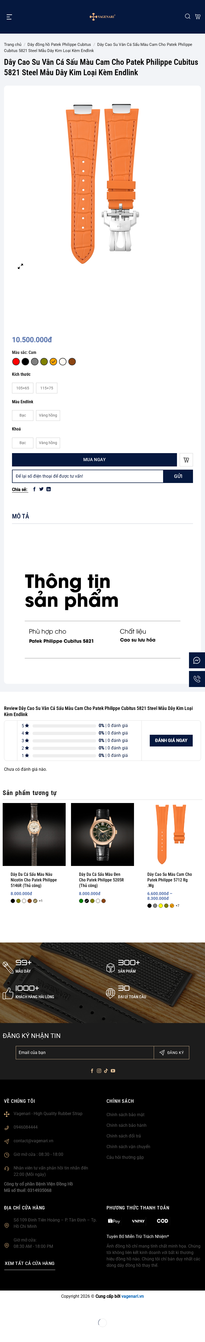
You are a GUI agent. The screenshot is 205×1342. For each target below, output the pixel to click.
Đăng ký (175, 1053)
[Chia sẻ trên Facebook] (34, 489)
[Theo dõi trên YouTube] (113, 1071)
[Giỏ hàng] (198, 17)
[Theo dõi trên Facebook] (92, 1071)
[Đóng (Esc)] (53, 1309)
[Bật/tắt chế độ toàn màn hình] (21, 1309)
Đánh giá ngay (171, 740)
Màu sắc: (24, 352)
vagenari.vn (132, 1296)
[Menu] (9, 17)
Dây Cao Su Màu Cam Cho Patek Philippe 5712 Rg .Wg (169, 880)
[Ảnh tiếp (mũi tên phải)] (21, 1332)
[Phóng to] (20, 266)
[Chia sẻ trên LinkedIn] (48, 489)
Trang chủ (12, 44)
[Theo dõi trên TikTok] (106, 1071)
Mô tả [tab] (20, 516)
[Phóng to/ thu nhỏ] (5, 1309)
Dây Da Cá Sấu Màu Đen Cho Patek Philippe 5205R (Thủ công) (101, 880)
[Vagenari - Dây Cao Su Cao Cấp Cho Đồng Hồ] (102, 16)
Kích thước (21, 374)
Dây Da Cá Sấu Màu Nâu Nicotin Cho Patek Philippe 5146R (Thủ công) (34, 880)
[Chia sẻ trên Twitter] (41, 489)
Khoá (16, 429)
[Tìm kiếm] (187, 16)
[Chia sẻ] (37, 1309)
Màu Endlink (22, 401)
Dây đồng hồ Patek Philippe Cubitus (59, 44)
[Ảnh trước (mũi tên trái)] (5, 1332)
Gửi (178, 476)
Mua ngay (94, 459)
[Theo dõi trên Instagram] (99, 1071)
